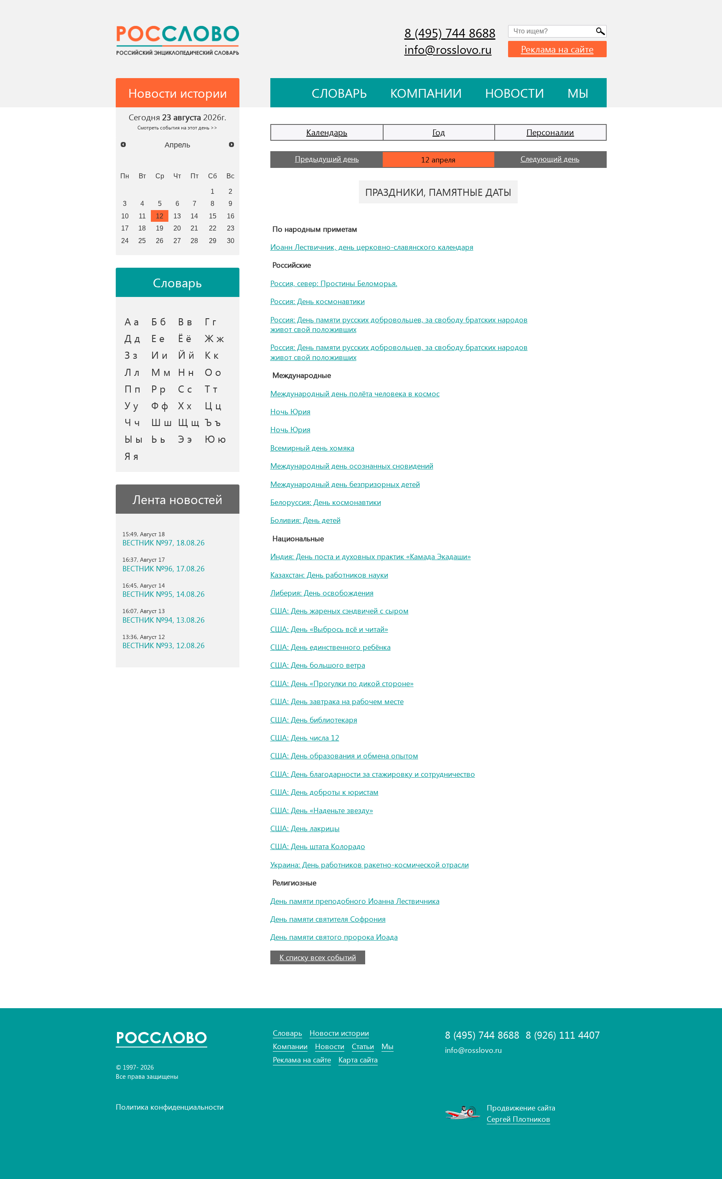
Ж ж (214, 338)
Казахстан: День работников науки (329, 575)
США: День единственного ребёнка (330, 647)
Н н (186, 371)
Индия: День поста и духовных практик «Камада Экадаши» (370, 556)
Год (438, 131)
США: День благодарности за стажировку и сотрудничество (372, 774)
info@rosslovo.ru (448, 49)
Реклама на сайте (557, 49)
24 (125, 240)
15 (212, 216)
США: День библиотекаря (313, 720)
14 (194, 216)
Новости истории (339, 1033)
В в (185, 321)
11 (142, 216)
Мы (578, 92)
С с (185, 388)
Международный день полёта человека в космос (355, 393)
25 (142, 240)
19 (159, 228)
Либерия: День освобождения (322, 593)
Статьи (363, 1046)
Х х (184, 405)
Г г (210, 321)
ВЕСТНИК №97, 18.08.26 (163, 543)
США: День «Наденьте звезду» (321, 810)
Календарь (326, 131)
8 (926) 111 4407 (563, 1034)
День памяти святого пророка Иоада (334, 937)
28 (194, 240)
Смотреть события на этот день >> (177, 127)
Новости (514, 92)
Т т (211, 388)
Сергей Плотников (518, 1119)
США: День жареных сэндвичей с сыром (339, 611)
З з (131, 354)
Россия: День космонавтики (317, 301)
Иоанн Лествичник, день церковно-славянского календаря (371, 247)
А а (132, 321)
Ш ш (161, 421)
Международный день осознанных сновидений (351, 466)
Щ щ (188, 421)
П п (132, 388)
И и (159, 354)
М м (160, 371)
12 (159, 216)
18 (142, 228)
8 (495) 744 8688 (450, 32)
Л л (132, 371)
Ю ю (215, 438)
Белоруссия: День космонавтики (325, 502)
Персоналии (550, 131)
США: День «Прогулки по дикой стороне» (342, 683)
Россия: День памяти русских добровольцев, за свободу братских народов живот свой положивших (399, 324)
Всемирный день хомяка (312, 448)
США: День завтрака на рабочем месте (337, 701)
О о (213, 371)
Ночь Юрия (290, 411)
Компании (426, 92)
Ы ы (133, 438)
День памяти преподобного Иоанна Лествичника (355, 901)
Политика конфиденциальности (170, 1107)
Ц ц (213, 405)
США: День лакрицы (305, 828)
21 (194, 228)
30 (230, 240)
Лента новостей (177, 499)
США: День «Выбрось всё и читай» (329, 629)
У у (131, 405)
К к (212, 354)
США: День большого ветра (317, 665)
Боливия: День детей (305, 520)
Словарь (339, 92)
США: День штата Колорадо (317, 846)
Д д (132, 338)
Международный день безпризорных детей (345, 484)
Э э (185, 438)
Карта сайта (358, 1060)
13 (177, 216)
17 (125, 228)
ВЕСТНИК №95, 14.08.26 (163, 594)
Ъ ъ (213, 421)
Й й (186, 354)
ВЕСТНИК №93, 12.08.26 (163, 645)
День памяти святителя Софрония (328, 919)
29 (212, 240)
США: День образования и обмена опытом (344, 756)
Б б (158, 321)
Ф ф (159, 405)
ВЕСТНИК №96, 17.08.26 (163, 568)
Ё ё (184, 338)
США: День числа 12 (304, 738)
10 (125, 216)
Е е (158, 338)
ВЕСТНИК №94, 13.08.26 (163, 620)
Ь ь (158, 438)
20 (177, 228)
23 (230, 228)
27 (177, 240)
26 (159, 240)
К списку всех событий (318, 957)
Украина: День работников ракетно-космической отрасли (369, 865)
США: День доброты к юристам (324, 792)
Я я (131, 455)
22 (212, 228)
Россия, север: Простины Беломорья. (333, 283)
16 (230, 216)
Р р (158, 388)
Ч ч (132, 421)
